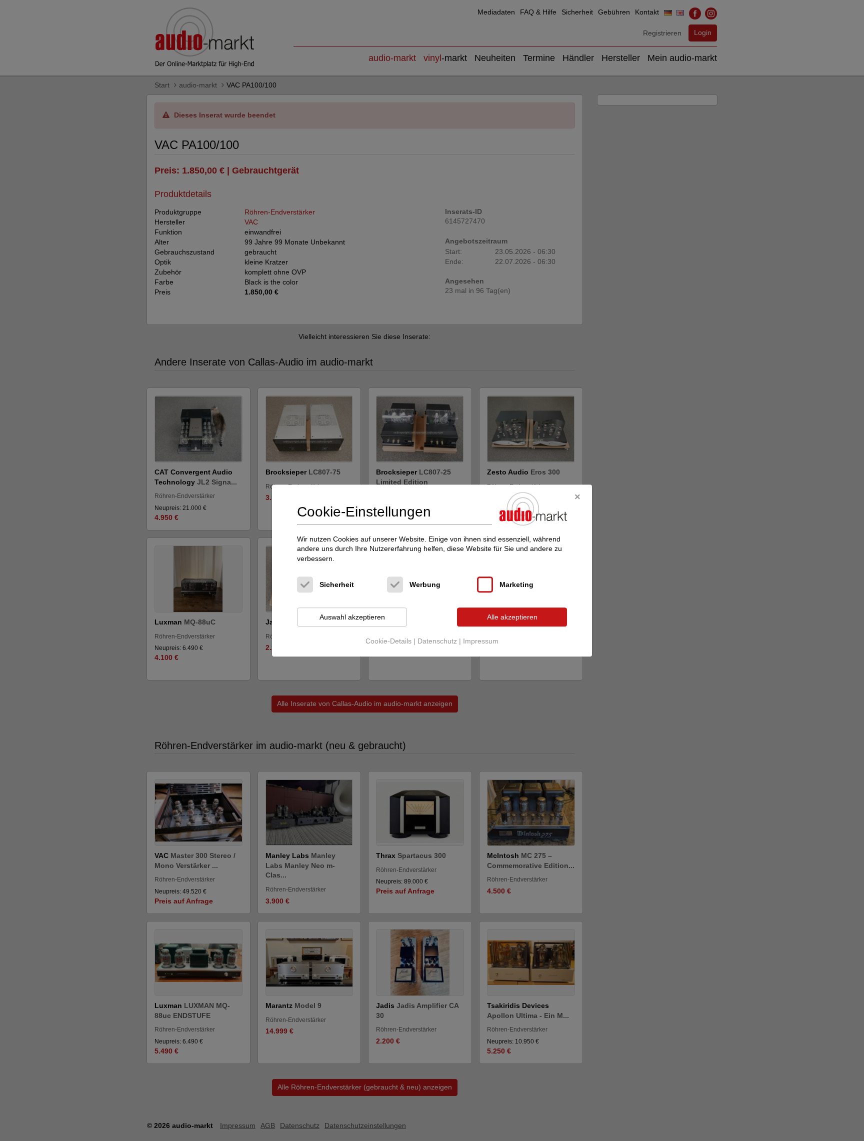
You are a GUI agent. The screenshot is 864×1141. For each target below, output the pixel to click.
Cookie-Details (389, 641)
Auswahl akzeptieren (352, 617)
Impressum (480, 641)
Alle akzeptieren (512, 617)
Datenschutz (437, 641)
